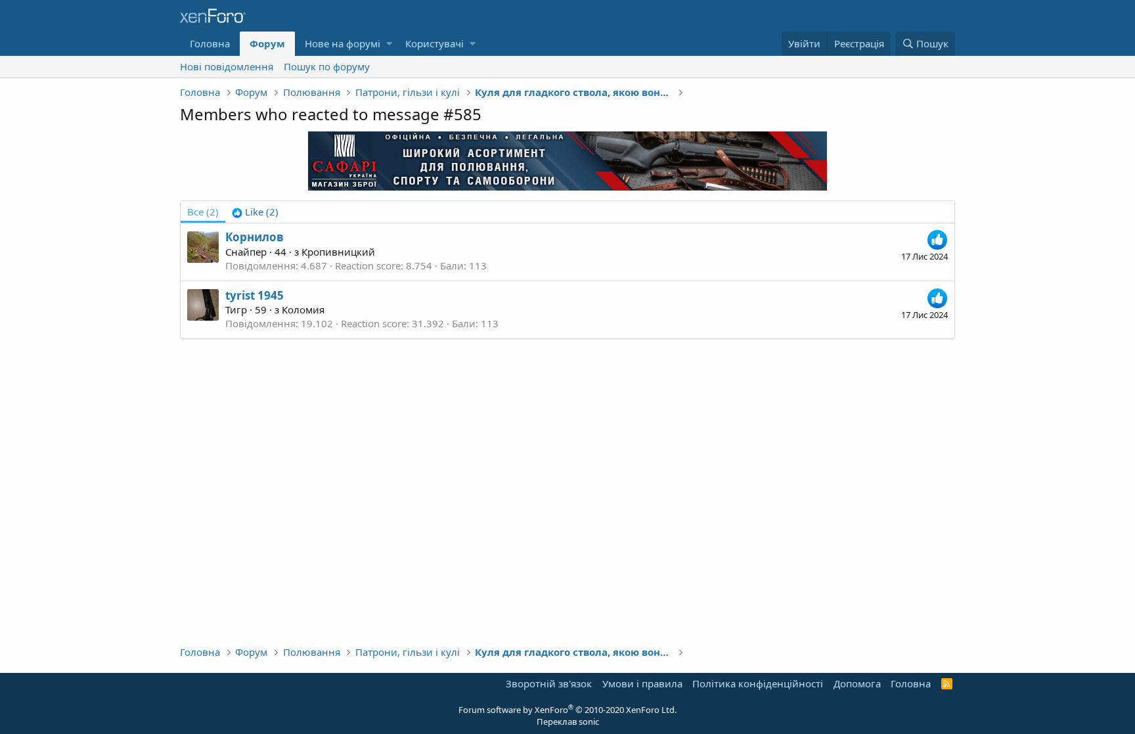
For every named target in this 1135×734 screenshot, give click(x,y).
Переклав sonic (568, 721)
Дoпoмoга (857, 683)
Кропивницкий (338, 251)
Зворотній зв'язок (549, 683)
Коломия (303, 309)
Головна (210, 43)
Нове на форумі (342, 43)
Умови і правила (642, 683)
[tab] (255, 212)
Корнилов (254, 236)
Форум (267, 43)
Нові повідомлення (226, 66)
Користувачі (434, 43)
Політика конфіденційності (757, 683)
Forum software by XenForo (567, 710)
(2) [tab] (203, 211)
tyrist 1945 (254, 295)
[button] (389, 44)
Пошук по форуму (327, 66)
